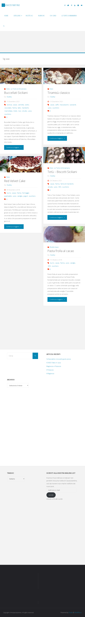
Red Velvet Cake (14, 181)
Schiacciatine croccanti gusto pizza (58, 359)
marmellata (8, 111)
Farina (14, 108)
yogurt (25, 196)
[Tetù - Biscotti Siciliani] (64, 155)
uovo (30, 111)
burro (9, 193)
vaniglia (19, 196)
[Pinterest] (71, 5)
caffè (57, 105)
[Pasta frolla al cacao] (64, 234)
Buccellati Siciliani (16, 93)
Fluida (70, 612)
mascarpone (64, 105)
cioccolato (7, 108)
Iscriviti (51, 495)
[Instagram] (78, 5)
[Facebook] (64, 5)
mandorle (25, 108)
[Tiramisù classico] (64, 76)
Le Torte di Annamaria (18, 89)
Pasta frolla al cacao (60, 251)
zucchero (7, 114)
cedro (27, 105)
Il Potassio (50, 370)
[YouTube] (74, 5)
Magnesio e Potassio (53, 366)
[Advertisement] (42, 32)
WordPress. (78, 612)
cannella (21, 105)
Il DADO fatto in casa (53, 363)
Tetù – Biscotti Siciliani (62, 172)
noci (19, 111)
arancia (9, 105)
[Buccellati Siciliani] (21, 76)
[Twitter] (68, 5)
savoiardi (73, 105)
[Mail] (81, 5)
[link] (4, 26)
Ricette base (54, 247)
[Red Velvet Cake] (21, 164)
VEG (59, 187)
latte (19, 108)
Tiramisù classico (58, 93)
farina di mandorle (67, 184)
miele (15, 111)
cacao (15, 105)
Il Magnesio (50, 373)
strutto (24, 111)
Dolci (8, 89)
